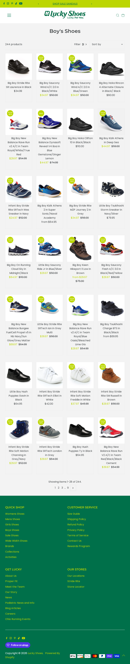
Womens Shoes (14, 514)
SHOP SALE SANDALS (64, 4)
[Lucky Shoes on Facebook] (4, 4)
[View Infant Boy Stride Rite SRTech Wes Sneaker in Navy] (18, 189)
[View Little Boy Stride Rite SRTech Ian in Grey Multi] (49, 308)
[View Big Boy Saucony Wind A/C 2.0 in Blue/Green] (80, 66)
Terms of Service (77, 535)
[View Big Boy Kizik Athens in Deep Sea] (111, 122)
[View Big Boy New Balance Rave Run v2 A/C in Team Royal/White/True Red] (18, 122)
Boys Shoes (12, 530)
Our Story (11, 592)
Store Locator (75, 587)
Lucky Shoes (35, 653)
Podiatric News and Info (19, 603)
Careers (10, 614)
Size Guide (73, 514)
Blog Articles (13, 608)
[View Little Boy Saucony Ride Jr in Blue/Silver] (49, 248)
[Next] (91, 3)
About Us (10, 576)
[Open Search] (117, 15)
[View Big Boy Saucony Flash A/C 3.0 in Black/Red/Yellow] (111, 248)
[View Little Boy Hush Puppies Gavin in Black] (18, 375)
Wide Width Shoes (16, 541)
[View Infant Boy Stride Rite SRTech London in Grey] (49, 430)
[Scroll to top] (123, 655)
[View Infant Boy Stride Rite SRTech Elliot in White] (49, 375)
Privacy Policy (75, 530)
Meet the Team (15, 587)
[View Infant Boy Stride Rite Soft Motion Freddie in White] (80, 375)
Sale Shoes (12, 535)
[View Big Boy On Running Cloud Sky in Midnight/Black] (18, 248)
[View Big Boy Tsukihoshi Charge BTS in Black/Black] (111, 308)
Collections (12, 551)
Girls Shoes (12, 524)
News (8, 597)
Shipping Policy (76, 519)
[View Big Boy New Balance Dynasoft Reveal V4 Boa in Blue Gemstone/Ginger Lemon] (49, 122)
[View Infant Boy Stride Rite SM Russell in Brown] (111, 375)
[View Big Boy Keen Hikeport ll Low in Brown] (80, 248)
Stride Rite (73, 581)
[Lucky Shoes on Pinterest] (12, 4)
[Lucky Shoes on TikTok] (16, 4)
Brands (9, 546)
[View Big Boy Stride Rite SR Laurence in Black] (18, 66)
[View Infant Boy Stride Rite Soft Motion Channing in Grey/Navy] (18, 430)
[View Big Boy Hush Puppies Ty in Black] (80, 430)
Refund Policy (75, 524)
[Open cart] (123, 15)
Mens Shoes (12, 519)
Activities (10, 557)
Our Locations (75, 576)
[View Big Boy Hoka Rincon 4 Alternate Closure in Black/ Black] (111, 66)
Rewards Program (78, 546)
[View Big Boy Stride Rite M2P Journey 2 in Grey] (80, 189)
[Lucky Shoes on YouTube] (20, 4)
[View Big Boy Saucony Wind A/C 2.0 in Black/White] (49, 66)
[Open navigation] (19, 15)
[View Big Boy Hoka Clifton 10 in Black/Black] (80, 122)
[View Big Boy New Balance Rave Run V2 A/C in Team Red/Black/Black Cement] (111, 430)
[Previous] (38, 3)
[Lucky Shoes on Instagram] (8, 4)
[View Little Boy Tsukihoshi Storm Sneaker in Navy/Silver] (111, 189)
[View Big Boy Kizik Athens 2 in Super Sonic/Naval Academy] (49, 189)
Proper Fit (11, 581)
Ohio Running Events (17, 619)
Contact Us (74, 541)
